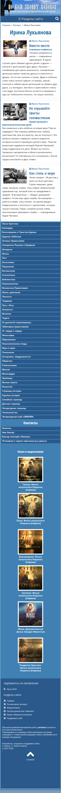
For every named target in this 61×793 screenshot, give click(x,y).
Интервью (7, 249)
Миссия (6, 369)
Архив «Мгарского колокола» (19, 715)
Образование (8, 339)
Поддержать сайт (15, 718)
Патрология (8, 266)
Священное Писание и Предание (18, 245)
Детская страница (11, 404)
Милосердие (8, 374)
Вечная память (10, 382)
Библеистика (8, 279)
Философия (8, 335)
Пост (4, 258)
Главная (6, 25)
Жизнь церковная (11, 292)
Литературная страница (14, 408)
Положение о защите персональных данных (24, 441)
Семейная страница (12, 399)
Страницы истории (11, 391)
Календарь (7, 228)
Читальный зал (10, 412)
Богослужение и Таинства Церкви (19, 232)
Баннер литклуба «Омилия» (16, 437)
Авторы (17, 25)
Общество (7, 361)
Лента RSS (12, 689)
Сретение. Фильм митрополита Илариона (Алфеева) (30, 596)
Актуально (7, 309)
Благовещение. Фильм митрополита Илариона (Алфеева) (30, 559)
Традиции (7, 301)
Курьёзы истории (11, 395)
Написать (7, 428)
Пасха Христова (10, 224)
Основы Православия (13, 241)
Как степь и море (42, 173)
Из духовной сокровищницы (16, 322)
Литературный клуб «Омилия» (20, 711)
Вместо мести (39, 45)
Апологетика (8, 275)
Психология (8, 352)
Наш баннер (8, 432)
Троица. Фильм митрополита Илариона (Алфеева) (30, 487)
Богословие (8, 262)
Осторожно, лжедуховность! (16, 357)
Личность (7, 297)
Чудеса (5, 318)
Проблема (7, 378)
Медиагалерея (13, 708)
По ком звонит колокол (17, 704)
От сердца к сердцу (12, 331)
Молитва (6, 314)
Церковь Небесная (11, 236)
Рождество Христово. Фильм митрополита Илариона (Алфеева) (30, 668)
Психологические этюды (14, 344)
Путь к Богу (8, 305)
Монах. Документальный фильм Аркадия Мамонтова (30, 630)
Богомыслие (8, 271)
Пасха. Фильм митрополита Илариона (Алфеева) (31, 522)
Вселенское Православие (15, 288)
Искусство (7, 387)
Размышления (9, 365)
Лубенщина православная (15, 327)
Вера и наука (8, 348)
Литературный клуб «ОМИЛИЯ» (18, 417)
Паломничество (10, 284)
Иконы (5, 254)
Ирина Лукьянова (40, 41)
